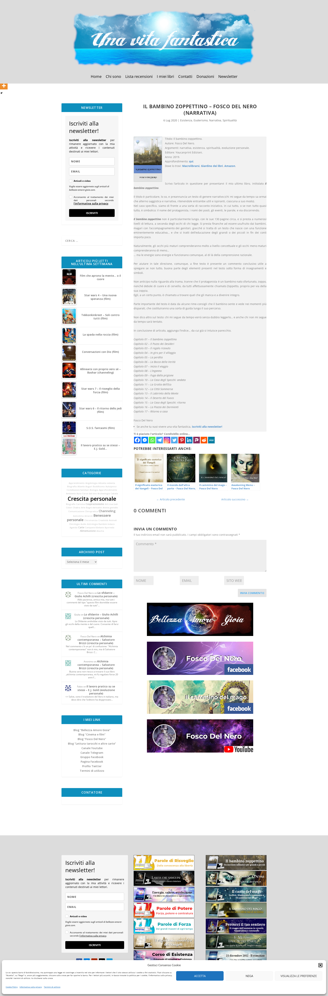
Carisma (80, 504)
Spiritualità (230, 120)
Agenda (73, 527)
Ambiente (71, 493)
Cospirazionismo (95, 504)
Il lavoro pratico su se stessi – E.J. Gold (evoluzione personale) (96, 690)
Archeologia (104, 493)
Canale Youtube (91, 748)
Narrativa (215, 120)
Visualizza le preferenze (299, 976)
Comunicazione (76, 511)
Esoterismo (201, 120)
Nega (249, 976)
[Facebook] (137, 440)
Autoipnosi (111, 486)
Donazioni (205, 77)
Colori (69, 507)
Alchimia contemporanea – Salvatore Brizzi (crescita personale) (96, 639)
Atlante (81, 486)
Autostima (78, 516)
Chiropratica (91, 511)
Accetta (200, 976)
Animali (113, 520)
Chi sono (113, 77)
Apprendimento (77, 483)
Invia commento (252, 593)
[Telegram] (159, 440)
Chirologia (74, 524)
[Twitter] (174, 440)
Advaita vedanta (106, 483)
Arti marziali (111, 504)
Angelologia (91, 483)
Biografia (72, 486)
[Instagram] (167, 440)
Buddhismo (99, 486)
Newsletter (227, 77)
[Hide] (1, 93)
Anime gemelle (110, 507)
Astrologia (92, 524)
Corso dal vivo (89, 493)
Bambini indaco (107, 524)
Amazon (229, 166)
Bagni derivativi (94, 507)
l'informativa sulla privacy (91, 203)
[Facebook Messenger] (144, 440)
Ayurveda (109, 527)
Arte (83, 507)
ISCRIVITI (92, 213)
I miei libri (165, 77)
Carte (81, 527)
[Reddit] (204, 440)
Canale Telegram (91, 752)
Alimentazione (88, 530)
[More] (4, 85)
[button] (320, 965)
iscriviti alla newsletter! (207, 426)
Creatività (103, 520)
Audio (83, 524)
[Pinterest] (181, 440)
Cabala (114, 493)
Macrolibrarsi (190, 166)
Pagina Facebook (92, 761)
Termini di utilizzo (52, 987)
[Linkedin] (189, 440)
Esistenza (186, 120)
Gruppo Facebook (91, 757)
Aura (78, 493)
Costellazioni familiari (78, 490)
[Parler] (196, 440)
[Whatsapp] (152, 440)
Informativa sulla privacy (31, 987)
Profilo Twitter (92, 766)
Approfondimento (108, 490)
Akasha (100, 531)
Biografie (70, 504)
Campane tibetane (94, 527)
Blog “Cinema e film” (92, 734)
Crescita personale (92, 498)
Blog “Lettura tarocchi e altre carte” (92, 743)
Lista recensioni (139, 77)
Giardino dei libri (212, 166)
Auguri (88, 486)
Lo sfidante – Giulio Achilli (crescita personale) (96, 594)
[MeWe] (211, 440)
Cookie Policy (12, 987)
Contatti (185, 77)
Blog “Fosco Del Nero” (92, 739)
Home (96, 77)
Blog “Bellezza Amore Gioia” (91, 730)
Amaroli (88, 516)
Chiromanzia (91, 520)
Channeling (107, 511)
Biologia (94, 490)
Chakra (76, 507)
